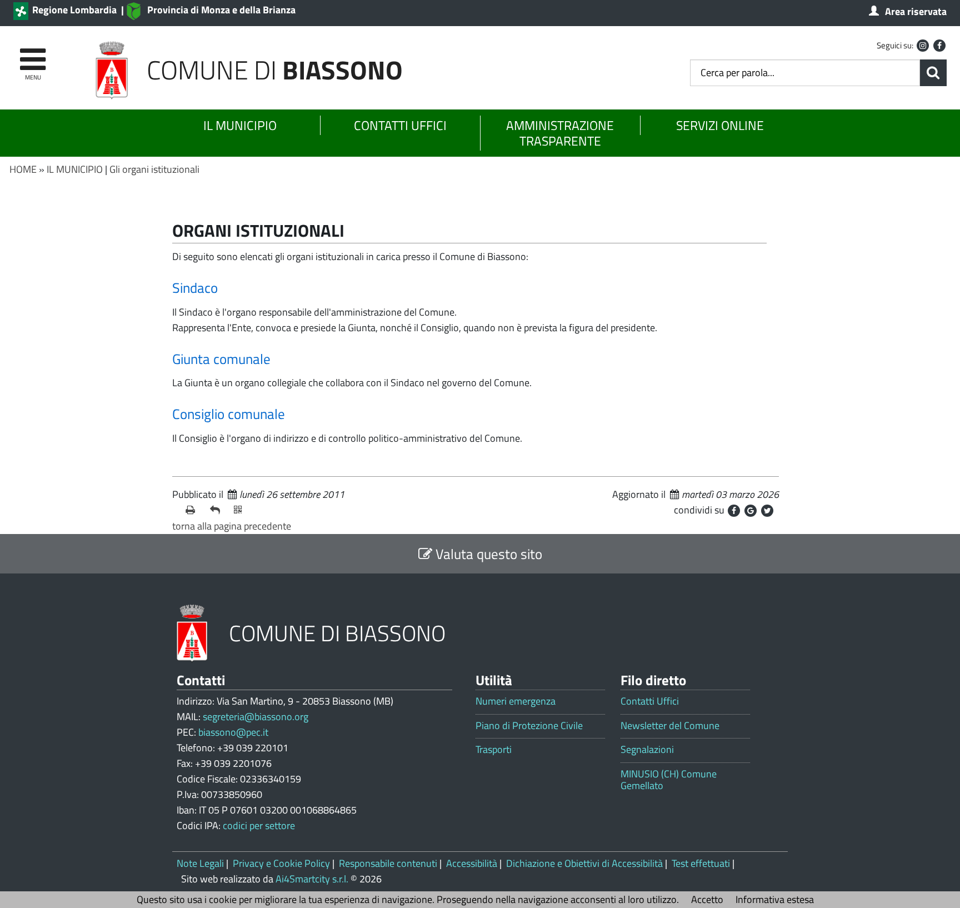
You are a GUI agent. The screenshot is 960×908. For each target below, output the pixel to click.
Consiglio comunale (228, 414)
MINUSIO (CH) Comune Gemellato (669, 780)
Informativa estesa (775, 899)
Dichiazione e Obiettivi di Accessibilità (584, 863)
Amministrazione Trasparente (560, 133)
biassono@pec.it (233, 732)
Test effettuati (701, 863)
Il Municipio (240, 125)
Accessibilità (471, 863)
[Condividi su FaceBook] (734, 511)
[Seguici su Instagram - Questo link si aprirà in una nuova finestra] (923, 45)
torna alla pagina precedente (231, 525)
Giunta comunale (221, 359)
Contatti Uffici (400, 125)
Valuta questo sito (487, 554)
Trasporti (494, 750)
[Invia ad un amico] (218, 510)
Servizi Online (720, 125)
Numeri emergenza (516, 701)
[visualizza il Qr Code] (241, 510)
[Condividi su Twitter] (767, 511)
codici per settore (259, 825)
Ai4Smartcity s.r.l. (312, 878)
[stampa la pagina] (193, 510)
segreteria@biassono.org (255, 716)
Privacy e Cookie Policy (281, 863)
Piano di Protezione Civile (529, 726)
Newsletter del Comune (670, 726)
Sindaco (195, 287)
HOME (23, 169)
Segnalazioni (647, 750)
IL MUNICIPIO (75, 169)
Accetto (707, 899)
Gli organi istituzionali (154, 169)
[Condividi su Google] (750, 511)
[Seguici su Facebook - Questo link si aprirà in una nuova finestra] (939, 45)
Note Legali (200, 863)
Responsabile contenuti (388, 863)
